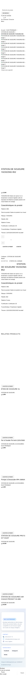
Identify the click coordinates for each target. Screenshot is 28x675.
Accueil (3, 30)
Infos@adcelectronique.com (12, 639)
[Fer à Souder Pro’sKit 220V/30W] (12, 406)
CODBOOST (19, 662)
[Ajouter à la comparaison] (3, 250)
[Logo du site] (9, 3)
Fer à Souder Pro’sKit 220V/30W (13, 440)
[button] (7, 386)
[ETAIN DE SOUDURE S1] (12, 347)
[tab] (4, 261)
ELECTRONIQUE (11, 30)
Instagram (15, 650)
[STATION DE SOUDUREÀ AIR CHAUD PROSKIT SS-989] (12, 555)
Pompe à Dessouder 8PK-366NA (13, 480)
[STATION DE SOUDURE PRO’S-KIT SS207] (12, 499)
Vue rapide (7, 383)
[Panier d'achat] (1, 25)
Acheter (18, 246)
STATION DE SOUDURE (8, 32)
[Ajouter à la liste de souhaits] (3, 254)
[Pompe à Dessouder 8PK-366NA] (12, 454)
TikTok (5, 654)
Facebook (6, 650)
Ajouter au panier (8, 246)
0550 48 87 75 (9, 637)
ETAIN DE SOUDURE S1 (10, 389)
